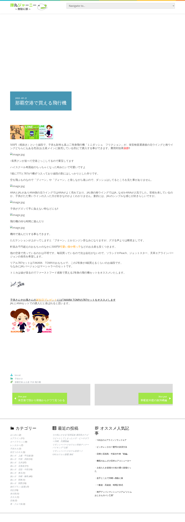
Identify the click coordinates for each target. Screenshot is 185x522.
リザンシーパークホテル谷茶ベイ (67, 451)
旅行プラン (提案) (18, 486)
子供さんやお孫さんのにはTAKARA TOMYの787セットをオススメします (63, 299)
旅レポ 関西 (16, 483)
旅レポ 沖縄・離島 (19, 476)
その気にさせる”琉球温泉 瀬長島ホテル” (70, 434)
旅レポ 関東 (16, 479)
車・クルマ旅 (16, 504)
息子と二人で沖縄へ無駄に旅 (110, 478)
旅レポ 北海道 (17, 466)
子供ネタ (19, 378)
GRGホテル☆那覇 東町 (62, 454)
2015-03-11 (21, 98)
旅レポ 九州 (16, 462)
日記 (12, 490)
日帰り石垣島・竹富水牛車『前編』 (113, 453)
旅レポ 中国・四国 (19, 459)
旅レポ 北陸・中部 (19, 469)
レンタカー (15, 445)
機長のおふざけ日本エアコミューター (114, 460)
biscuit (18, 375)
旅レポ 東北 (16, 472)
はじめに (14, 434)
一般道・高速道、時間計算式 (110, 485)
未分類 (13, 493)
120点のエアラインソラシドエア (111, 440)
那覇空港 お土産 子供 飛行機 (28, 382)
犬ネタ (13, 497)
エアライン (15, 438)
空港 (12, 500)
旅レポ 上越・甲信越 (20, 455)
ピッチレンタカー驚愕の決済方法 (112, 447)
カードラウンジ (17, 441)
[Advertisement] (92, 35)
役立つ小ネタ (16, 452)
